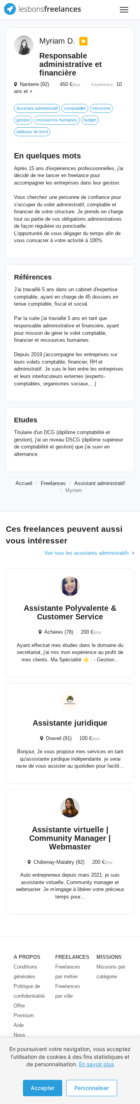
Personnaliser (91, 1088)
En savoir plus (96, 1064)
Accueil (24, 483)
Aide (19, 1025)
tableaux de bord (32, 131)
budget (90, 120)
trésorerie (101, 108)
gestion (23, 120)
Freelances (53, 483)
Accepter (42, 1088)
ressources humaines (56, 120)
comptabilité (75, 108)
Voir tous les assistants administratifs (86, 553)
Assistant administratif (37, 108)
